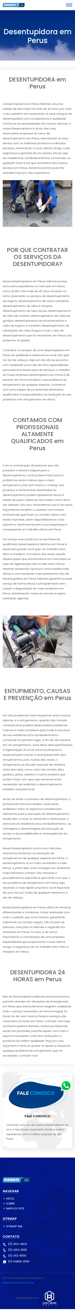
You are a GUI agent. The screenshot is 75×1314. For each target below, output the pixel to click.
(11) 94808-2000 (18, 1261)
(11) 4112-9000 (17, 1255)
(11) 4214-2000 (17, 1250)
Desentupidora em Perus (18, 1282)
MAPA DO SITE (15, 1208)
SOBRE (10, 1203)
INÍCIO (10, 1198)
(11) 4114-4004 (17, 1244)
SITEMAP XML (14, 1226)
